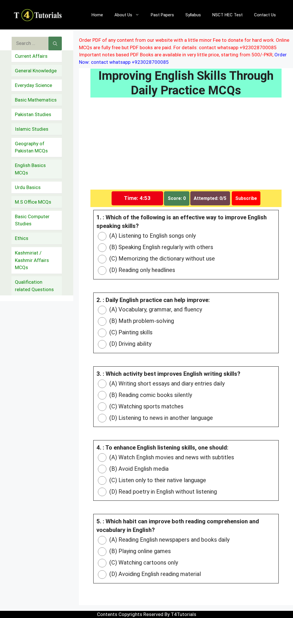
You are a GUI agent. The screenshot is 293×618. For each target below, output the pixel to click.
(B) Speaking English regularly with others (160, 247)
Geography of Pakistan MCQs (31, 147)
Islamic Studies (31, 129)
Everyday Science (33, 85)
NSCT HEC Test (227, 14)
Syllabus (193, 14)
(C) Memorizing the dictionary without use (161, 258)
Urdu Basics (28, 187)
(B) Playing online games (139, 551)
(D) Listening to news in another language (160, 417)
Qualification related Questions (34, 285)
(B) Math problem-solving (141, 320)
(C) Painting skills (130, 332)
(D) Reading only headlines (141, 270)
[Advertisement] (186, 147)
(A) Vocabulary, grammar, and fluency (155, 309)
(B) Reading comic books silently (150, 395)
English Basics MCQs (30, 169)
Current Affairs (31, 56)
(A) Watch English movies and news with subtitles (171, 457)
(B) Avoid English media (138, 468)
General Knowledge (36, 70)
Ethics (21, 238)
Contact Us (265, 14)
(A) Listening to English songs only (152, 235)
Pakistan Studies (33, 114)
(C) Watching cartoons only (143, 562)
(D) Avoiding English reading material (154, 574)
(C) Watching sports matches (145, 406)
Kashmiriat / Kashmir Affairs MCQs (32, 260)
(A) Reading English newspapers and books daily (168, 539)
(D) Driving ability (129, 343)
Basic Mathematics (36, 100)
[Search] (55, 43)
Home (97, 14)
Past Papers (162, 14)
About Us (123, 14)
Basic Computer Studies (32, 220)
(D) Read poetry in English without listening (162, 491)
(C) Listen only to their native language (157, 480)
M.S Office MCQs (33, 202)
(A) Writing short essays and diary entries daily (166, 383)
